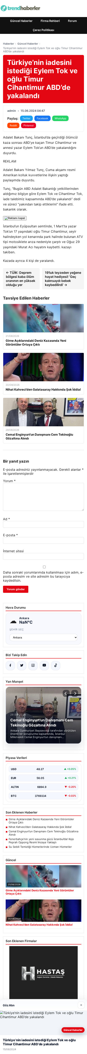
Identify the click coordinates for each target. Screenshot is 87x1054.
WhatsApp (60, 118)
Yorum (9, 481)
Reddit (13, 125)
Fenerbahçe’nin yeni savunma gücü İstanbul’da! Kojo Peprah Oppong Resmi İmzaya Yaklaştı (41, 840)
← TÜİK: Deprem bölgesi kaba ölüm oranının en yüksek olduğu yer (20, 279)
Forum (72, 21)
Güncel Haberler (21, 21)
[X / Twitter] (21, 665)
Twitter (26, 118)
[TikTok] (55, 665)
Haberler (8, 43)
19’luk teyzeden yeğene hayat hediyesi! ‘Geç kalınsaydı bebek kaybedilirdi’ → (63, 279)
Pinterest (28, 125)
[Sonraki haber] (74, 693)
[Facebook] (10, 665)
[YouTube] (44, 665)
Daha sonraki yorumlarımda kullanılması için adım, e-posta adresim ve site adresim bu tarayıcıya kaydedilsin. (43, 576)
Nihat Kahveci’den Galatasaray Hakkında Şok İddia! (40, 826)
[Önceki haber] (66, 693)
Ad (6, 519)
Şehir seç (17, 629)
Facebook (42, 118)
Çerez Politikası (43, 30)
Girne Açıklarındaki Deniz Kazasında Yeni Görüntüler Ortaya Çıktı (41, 821)
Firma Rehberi (50, 21)
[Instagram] (33, 665)
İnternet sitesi (13, 551)
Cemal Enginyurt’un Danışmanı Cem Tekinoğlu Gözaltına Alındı (43, 833)
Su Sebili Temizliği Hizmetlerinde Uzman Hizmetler (40, 846)
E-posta (10, 535)
